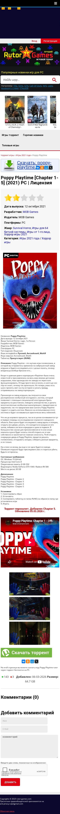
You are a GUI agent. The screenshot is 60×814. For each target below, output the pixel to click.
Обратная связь (7, 811)
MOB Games (30, 211)
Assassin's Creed (9, 88)
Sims (20, 85)
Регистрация (50, 40)
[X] (50, 168)
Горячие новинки (33, 135)
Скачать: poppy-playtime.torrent (34, 165)
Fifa (15, 85)
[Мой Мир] (46, 168)
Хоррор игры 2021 (15, 234)
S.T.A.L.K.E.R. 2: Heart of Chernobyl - (15, 126)
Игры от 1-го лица (38, 231)
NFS (45, 85)
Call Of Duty (36, 85)
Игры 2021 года (29, 238)
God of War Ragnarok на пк (37, 126)
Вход (34, 40)
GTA (26, 85)
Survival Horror (22, 228)
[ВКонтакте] (38, 168)
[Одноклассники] (42, 168)
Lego (50, 85)
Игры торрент (10, 135)
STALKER (24, 88)
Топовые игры (10, 145)
